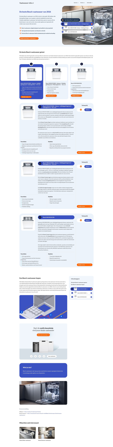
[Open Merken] (84, 2)
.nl (26, 3)
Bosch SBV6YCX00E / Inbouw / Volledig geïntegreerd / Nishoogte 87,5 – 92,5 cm (56, 84)
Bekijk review (25, 97)
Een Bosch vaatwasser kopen (77, 284)
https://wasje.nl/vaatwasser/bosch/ (32, 411)
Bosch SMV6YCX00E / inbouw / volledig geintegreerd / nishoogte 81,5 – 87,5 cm (30, 84)
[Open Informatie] (92, 2)
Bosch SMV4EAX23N (76, 83)
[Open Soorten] (78, 2)
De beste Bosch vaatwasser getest (79, 282)
